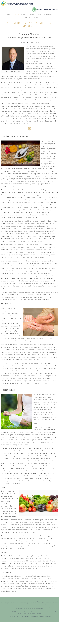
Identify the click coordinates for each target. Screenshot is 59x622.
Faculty (23, 14)
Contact (35, 17)
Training (31, 14)
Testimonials (47, 14)
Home (8, 14)
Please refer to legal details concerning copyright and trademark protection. (29, 616)
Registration (25, 17)
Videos (39, 14)
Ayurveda (16, 14)
